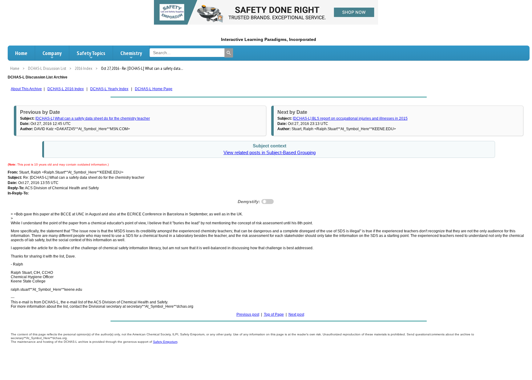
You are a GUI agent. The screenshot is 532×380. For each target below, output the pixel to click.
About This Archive (26, 89)
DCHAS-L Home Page (153, 89)
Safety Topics (91, 53)
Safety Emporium (165, 341)
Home (21, 53)
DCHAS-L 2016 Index (65, 89)
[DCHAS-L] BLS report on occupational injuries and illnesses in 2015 (350, 118)
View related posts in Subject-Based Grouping (270, 152)
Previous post (247, 314)
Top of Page (274, 314)
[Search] (228, 53)
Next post (296, 314)
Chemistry (131, 53)
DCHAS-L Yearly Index (109, 89)
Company (52, 53)
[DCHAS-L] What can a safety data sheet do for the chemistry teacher (92, 118)
